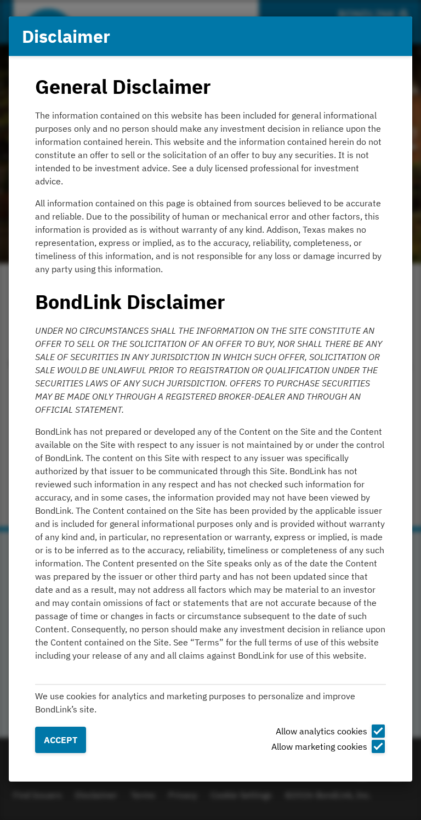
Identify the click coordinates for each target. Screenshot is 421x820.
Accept (60, 739)
